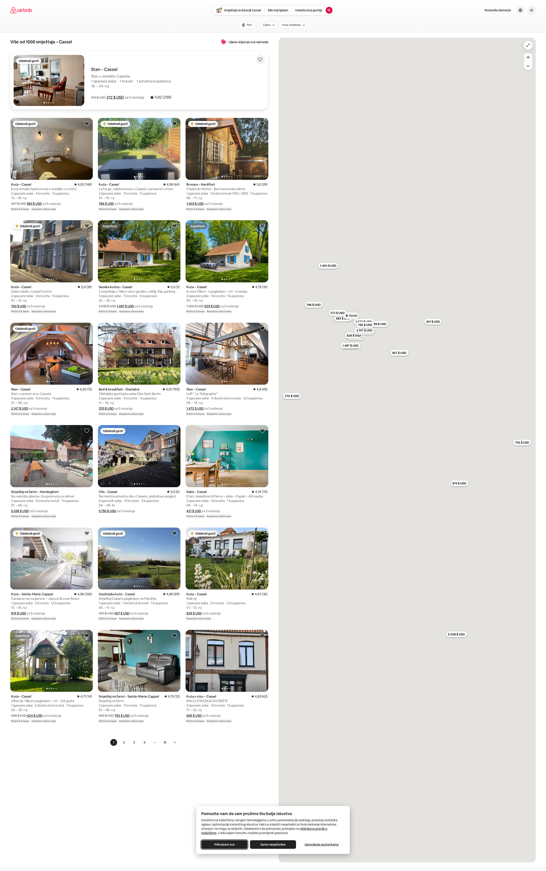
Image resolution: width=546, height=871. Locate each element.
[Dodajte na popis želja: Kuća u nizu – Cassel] (262, 635)
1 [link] (113, 742)
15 (164, 742)
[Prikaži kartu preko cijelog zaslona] (528, 45)
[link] (104, 742)
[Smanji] (528, 66)
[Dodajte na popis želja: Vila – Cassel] (174, 430)
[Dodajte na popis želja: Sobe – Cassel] (262, 430)
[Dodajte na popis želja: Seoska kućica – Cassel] (174, 225)
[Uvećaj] (528, 57)
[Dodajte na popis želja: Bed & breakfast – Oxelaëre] (174, 328)
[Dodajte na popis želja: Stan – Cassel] (86, 328)
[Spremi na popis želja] (260, 59)
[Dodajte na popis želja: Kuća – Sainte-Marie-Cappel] (86, 533)
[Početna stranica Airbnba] (21, 10)
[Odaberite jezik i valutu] (520, 10)
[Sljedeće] (174, 742)
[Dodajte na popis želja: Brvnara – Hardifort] (262, 123)
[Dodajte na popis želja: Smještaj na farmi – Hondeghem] (86, 430)
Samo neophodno (273, 844)
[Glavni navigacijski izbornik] (531, 10)
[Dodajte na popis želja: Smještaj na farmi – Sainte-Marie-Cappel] (174, 635)
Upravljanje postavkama (322, 844)
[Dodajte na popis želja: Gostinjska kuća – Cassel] (174, 533)
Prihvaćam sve (224, 844)
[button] (115, 97)
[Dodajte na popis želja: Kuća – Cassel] (86, 123)
